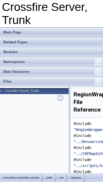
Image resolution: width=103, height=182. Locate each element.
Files (7, 81)
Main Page (12, 32)
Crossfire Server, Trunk (22, 91)
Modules (10, 52)
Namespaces (14, 62)
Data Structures (16, 72)
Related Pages (15, 42)
